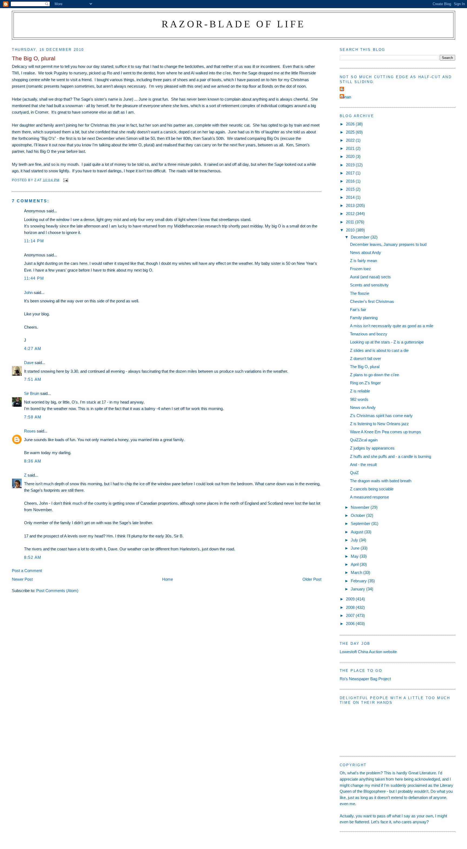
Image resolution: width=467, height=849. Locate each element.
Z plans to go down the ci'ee (374, 374)
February (359, 581)
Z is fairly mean (363, 260)
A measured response (369, 497)
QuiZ (354, 472)
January (358, 589)
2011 (350, 222)
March (357, 572)
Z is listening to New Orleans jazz (379, 423)
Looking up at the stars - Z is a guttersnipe (387, 342)
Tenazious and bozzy (368, 334)
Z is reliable (360, 391)
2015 (351, 189)
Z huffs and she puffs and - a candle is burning (390, 456)
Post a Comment (27, 570)
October (358, 515)
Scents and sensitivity (369, 285)
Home (167, 579)
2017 (351, 173)
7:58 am (33, 417)
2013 (351, 205)
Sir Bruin (31, 393)
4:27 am (33, 348)
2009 (351, 599)
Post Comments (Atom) (57, 590)
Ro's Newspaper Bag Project (365, 678)
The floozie (359, 293)
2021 (351, 148)
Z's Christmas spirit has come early (381, 415)
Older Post (311, 579)
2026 (351, 124)
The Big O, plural (364, 366)
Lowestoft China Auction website (368, 651)
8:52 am (33, 557)
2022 (351, 140)
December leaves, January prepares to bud (388, 244)
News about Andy (365, 252)
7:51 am (33, 379)
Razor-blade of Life (234, 23)
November (361, 507)
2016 (351, 181)
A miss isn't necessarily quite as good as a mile (391, 325)
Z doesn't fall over (365, 358)
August (357, 532)
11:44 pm (34, 278)
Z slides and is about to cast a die (379, 350)
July (355, 540)
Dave (29, 362)
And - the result (363, 464)
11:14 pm (34, 241)
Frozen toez (360, 268)
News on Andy (363, 407)
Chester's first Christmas (372, 301)
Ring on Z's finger (365, 383)
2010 (351, 230)
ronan (346, 97)
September (361, 523)
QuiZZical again (364, 440)
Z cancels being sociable (371, 489)
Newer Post (22, 579)
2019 (351, 165)
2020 (351, 156)
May (355, 556)
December (361, 237)
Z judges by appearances (372, 448)
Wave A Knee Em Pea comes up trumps (385, 432)
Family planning (364, 317)
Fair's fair (358, 309)
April (355, 564)
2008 (351, 607)
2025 (351, 132)
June (356, 548)
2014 (351, 197)
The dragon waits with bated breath (380, 480)
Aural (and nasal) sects (370, 277)
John (28, 292)
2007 (351, 615)
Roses (30, 431)
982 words (359, 399)
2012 (351, 213)
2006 (351, 623)
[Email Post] (65, 179)
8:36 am (33, 461)
